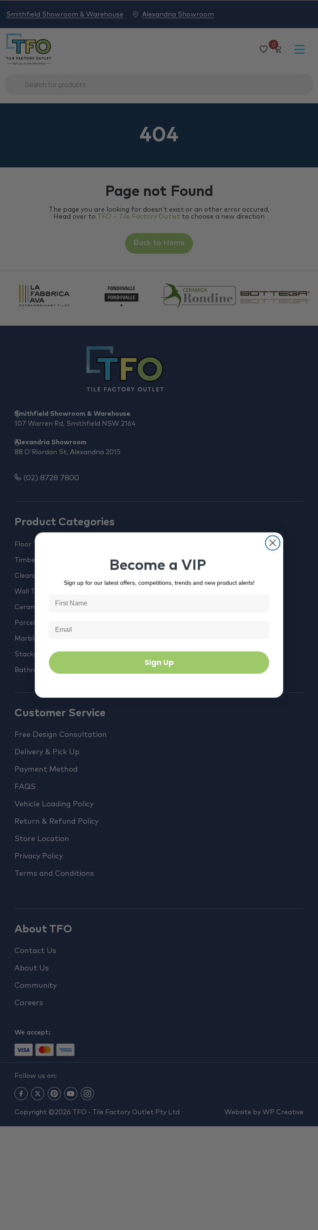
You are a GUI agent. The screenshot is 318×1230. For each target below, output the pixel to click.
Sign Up (159, 662)
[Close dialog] (272, 543)
